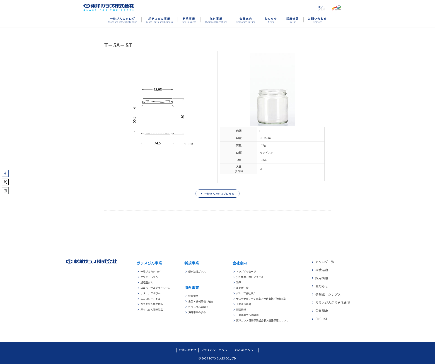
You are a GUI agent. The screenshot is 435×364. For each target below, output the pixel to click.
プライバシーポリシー (215, 350)
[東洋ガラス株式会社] (108, 7)
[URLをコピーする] (5, 190)
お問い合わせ (187, 350)
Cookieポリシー (245, 350)
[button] (5, 173)
